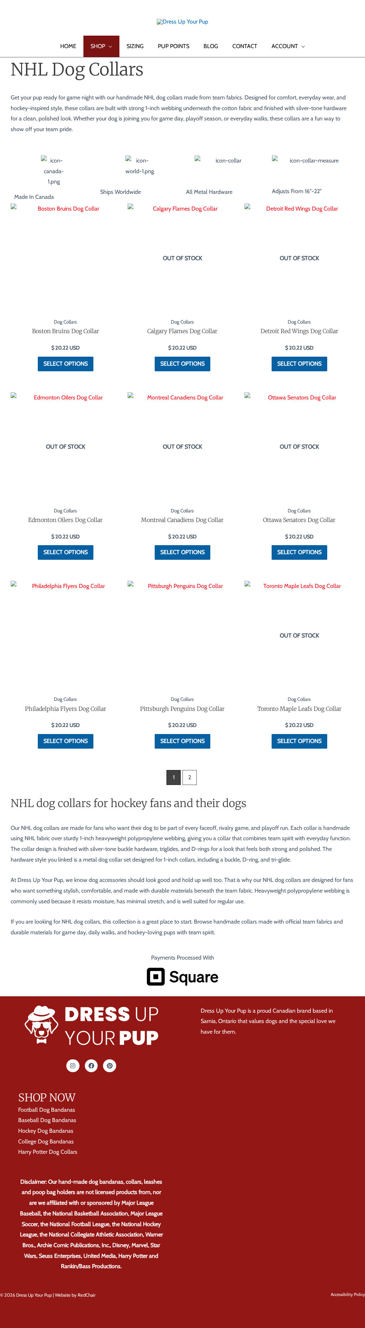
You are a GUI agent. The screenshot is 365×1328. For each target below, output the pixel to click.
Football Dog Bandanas (46, 1109)
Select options (65, 363)
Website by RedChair (75, 1295)
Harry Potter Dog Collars (47, 1151)
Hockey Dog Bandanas (45, 1130)
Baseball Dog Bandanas (47, 1120)
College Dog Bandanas (46, 1141)
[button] (15, 21)
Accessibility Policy (348, 1294)
